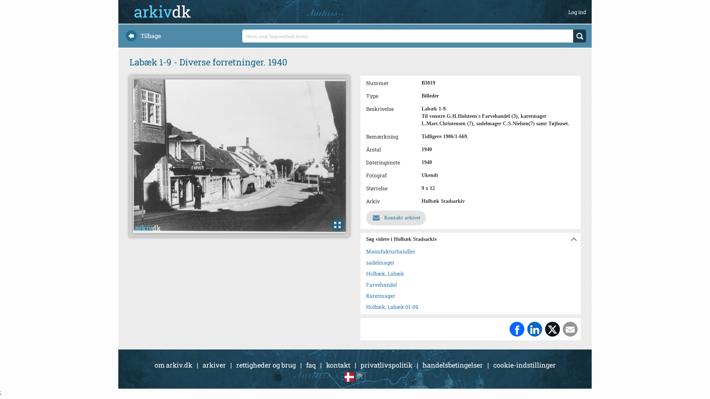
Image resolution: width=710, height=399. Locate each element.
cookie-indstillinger (524, 365)
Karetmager (380, 295)
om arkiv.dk (173, 365)
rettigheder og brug (266, 365)
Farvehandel (381, 284)
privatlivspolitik (386, 365)
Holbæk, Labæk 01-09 (392, 306)
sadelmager (380, 262)
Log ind (577, 12)
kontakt (338, 365)
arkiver (214, 365)
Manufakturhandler (390, 251)
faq (311, 365)
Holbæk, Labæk (385, 273)
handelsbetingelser (453, 365)
